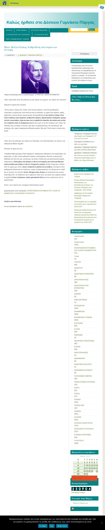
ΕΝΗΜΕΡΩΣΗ (79, 311)
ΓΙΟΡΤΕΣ (77, 262)
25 (89, 471)
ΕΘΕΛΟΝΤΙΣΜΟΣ (80, 300)
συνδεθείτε (29, 206)
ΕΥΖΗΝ (77, 329)
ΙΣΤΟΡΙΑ (77, 347)
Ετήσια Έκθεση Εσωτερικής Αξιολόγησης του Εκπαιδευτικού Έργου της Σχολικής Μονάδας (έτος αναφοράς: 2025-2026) (84, 185)
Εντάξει (43, 526)
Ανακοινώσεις (79, 236)
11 (90, 465)
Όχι (51, 526)
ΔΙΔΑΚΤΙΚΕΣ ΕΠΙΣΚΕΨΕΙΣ (84, 274)
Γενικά (76, 256)
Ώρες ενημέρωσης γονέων (17, 39)
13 (94, 465)
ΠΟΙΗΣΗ (77, 400)
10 (87, 465)
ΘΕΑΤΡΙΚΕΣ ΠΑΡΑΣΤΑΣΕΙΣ (84, 341)
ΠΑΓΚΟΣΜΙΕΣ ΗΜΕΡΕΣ (83, 376)
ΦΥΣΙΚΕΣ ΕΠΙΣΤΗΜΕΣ (82, 435)
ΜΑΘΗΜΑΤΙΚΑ (79, 358)
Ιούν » (79, 478)
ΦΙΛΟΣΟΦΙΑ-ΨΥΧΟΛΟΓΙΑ (24, 193)
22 (78, 471)
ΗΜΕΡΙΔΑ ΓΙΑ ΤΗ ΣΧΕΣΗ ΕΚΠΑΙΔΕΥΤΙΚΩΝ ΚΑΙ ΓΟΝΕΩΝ (83, 195)
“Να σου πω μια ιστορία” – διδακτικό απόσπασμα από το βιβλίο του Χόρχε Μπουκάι (85, 157)
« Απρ (74, 478)
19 (92, 468)
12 (92, 465)
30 (85, 474)
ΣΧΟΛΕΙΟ (77, 417)
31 (87, 474)
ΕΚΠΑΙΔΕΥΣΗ (79, 306)
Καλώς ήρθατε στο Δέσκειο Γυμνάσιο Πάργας (51, 22)
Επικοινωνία (21, 30)
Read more (62, 526)
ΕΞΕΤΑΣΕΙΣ (78, 323)
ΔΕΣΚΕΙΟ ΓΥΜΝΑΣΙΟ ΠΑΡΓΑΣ (31, 55)
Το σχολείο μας (41, 34)
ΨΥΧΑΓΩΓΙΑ (79, 441)
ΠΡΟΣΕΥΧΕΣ (79, 405)
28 (97, 471)
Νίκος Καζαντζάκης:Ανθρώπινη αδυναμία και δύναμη (30, 48)
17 (87, 468)
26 (92, 471)
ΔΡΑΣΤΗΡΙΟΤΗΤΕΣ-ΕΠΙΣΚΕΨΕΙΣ (81, 287)
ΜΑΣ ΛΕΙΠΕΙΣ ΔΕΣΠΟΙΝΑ (86, 150)
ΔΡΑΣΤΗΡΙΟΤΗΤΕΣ (81, 280)
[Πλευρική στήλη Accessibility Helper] (101, 7)
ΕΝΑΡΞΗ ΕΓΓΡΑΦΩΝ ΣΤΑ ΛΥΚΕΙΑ (84, 175)
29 (78, 474)
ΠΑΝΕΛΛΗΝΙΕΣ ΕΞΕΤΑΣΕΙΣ (84, 382)
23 (85, 471)
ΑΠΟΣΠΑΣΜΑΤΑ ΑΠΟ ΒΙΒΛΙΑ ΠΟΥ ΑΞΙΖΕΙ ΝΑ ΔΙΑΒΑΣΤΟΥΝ (85, 249)
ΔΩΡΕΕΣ (77, 294)
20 (94, 468)
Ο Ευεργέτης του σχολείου (18, 34)
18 (89, 468)
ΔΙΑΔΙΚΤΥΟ (78, 268)
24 (87, 471)
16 (85, 468)
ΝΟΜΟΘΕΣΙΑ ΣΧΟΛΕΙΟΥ (83, 370)
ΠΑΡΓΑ (77, 388)
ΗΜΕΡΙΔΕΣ (78, 335)
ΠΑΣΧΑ (77, 394)
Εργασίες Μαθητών (39, 30)
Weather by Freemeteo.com (80, 503)
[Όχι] (101, 522)
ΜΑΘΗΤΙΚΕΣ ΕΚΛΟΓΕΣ (83, 364)
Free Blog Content (78, 493)
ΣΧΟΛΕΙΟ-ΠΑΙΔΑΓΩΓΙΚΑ (83, 423)
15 (78, 468)
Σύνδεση (14, 3)
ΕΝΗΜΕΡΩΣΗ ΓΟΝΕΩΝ (83, 317)
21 (97, 468)
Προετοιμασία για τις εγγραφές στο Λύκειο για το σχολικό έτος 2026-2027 (85, 204)
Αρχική (9, 30)
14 (97, 465)
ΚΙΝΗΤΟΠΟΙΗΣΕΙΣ (81, 353)
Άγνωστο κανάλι (82, 508)
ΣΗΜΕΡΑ (77, 411)
